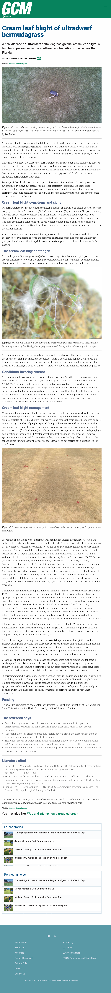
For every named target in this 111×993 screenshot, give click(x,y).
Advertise (19, 953)
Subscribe (20, 947)
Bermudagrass (21, 63)
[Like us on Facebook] (48, 936)
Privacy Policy (21, 963)
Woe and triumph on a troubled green (52, 813)
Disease (12, 63)
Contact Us (20, 973)
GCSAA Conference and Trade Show (80, 958)
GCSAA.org (68, 942)
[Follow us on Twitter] (55, 936)
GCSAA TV (68, 947)
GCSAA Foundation (71, 953)
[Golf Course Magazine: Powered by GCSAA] (17, 9)
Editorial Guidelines (24, 958)
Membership (21, 942)
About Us (19, 968)
